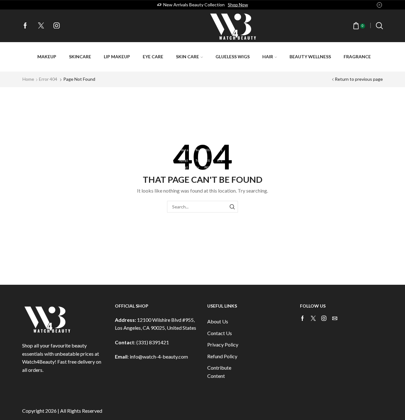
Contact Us (219, 333)
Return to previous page (359, 79)
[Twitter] (41, 25)
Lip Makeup (117, 56)
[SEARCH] (232, 207)
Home (28, 79)
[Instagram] (56, 25)
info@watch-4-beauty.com (159, 356)
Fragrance (357, 56)
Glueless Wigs (232, 56)
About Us (217, 321)
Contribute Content (219, 372)
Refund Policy (222, 356)
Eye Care (153, 56)
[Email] (334, 318)
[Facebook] (25, 25)
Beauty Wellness (310, 56)
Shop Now (238, 4)
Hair (267, 56)
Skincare (80, 56)
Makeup (46, 56)
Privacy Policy (222, 344)
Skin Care (187, 56)
